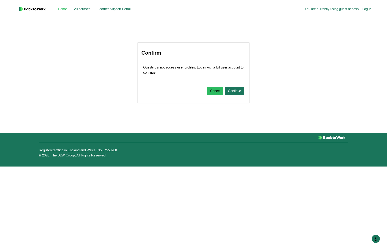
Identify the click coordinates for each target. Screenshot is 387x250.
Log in (366, 9)
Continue (234, 91)
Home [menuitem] (62, 9)
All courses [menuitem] (82, 9)
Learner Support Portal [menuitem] (114, 9)
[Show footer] (376, 239)
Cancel (215, 91)
